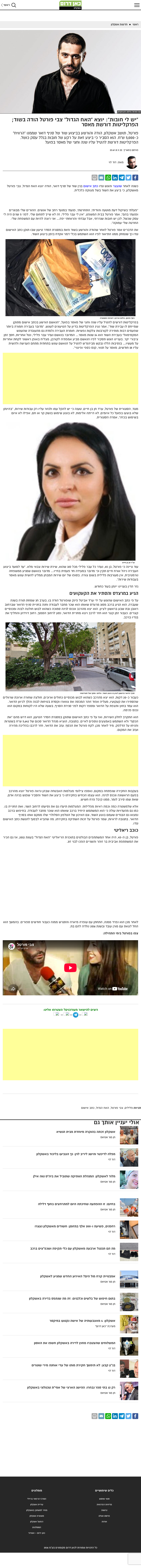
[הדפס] (94, 178)
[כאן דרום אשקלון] (70, 5)
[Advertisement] (70, 378)
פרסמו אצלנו (104, 1516)
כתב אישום (90, 186)
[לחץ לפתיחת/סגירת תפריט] (136, 5)
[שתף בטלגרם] (122, 178)
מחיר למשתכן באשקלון (36, 1510)
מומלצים (36, 1490)
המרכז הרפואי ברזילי (36, 1499)
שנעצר (117, 186)
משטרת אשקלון (37, 1516)
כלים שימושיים (104, 1490)
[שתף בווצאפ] (108, 178)
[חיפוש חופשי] (13, 5)
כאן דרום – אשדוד (36, 1533)
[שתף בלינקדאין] (115, 178)
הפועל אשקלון (36, 1522)
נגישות (104, 1510)
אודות (104, 1522)
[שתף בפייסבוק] (135, 178)
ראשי (6, 5)
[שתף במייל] (101, 178)
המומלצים (36, 1527)
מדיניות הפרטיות (104, 1505)
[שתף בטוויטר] (128, 178)
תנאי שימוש (104, 1499)
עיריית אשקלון (36, 1505)
